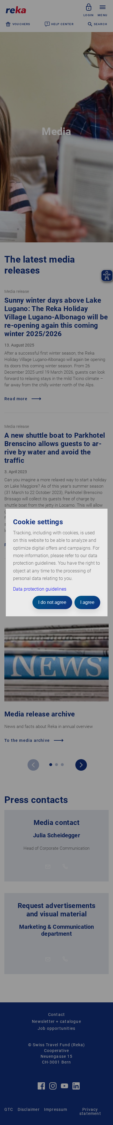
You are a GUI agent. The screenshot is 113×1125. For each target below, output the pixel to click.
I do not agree (52, 602)
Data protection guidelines (39, 589)
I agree (87, 602)
